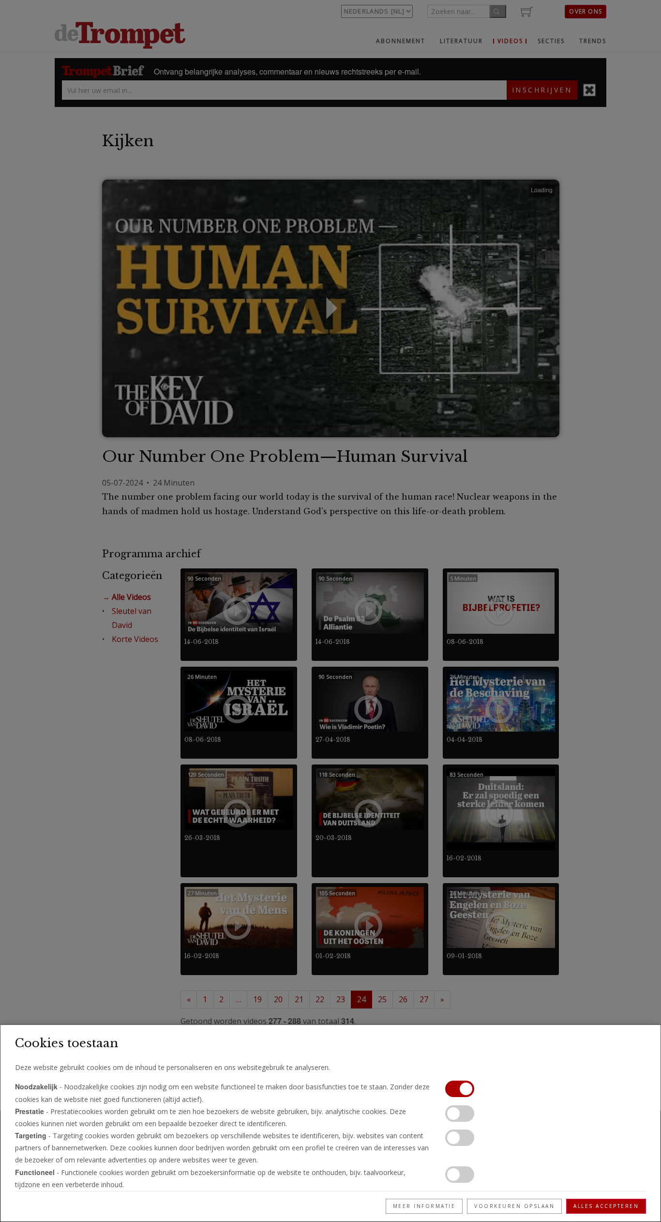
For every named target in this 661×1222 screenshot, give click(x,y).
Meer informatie (424, 1206)
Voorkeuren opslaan (514, 1206)
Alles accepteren (606, 1206)
